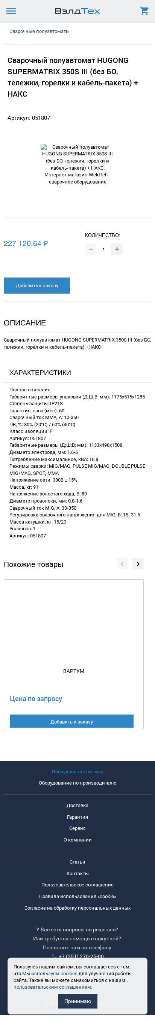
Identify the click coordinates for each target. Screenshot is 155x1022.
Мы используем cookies (50, 973)
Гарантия (77, 817)
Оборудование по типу (77, 771)
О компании (78, 840)
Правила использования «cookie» (77, 896)
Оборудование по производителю (78, 783)
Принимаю (77, 1001)
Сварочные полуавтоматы (39, 31)
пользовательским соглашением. (53, 987)
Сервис (77, 828)
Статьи (77, 862)
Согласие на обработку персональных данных (77, 908)
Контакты (78, 873)
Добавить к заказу (37, 285)
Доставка (77, 805)
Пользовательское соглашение (77, 885)
